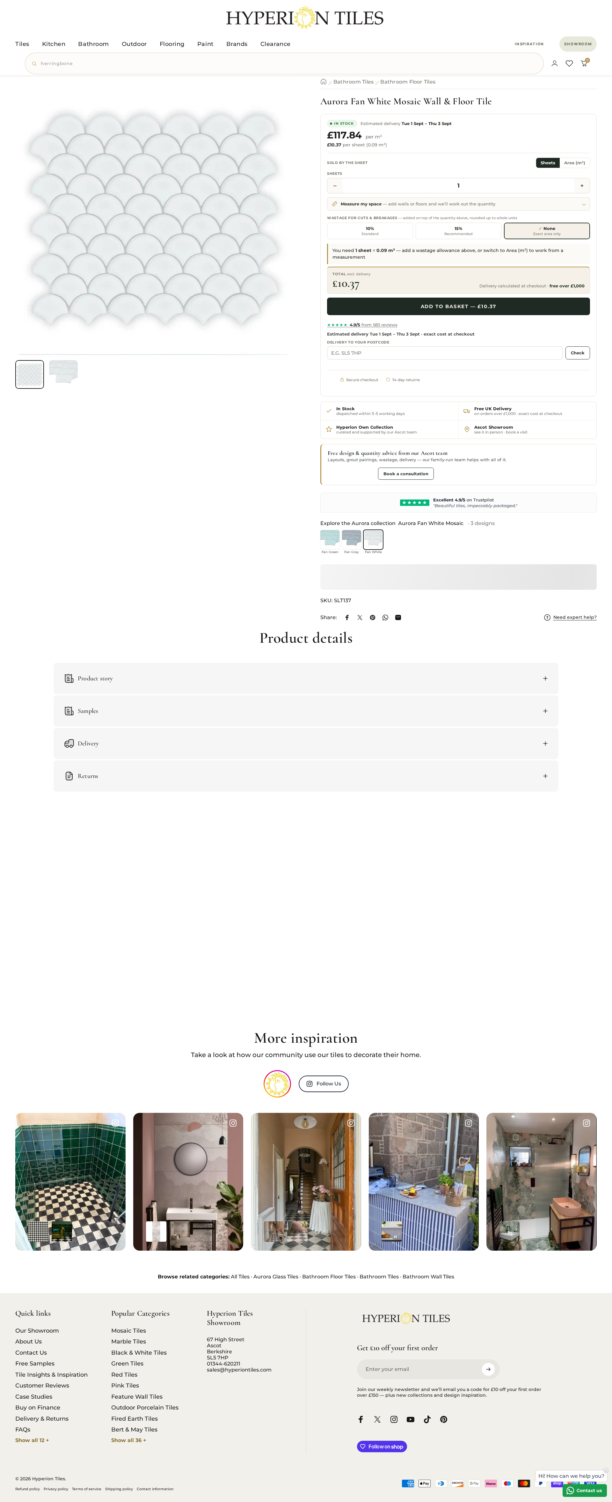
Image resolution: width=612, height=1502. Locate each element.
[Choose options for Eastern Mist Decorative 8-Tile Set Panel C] (156, 1231)
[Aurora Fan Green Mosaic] (329, 539)
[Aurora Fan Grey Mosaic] (351, 539)
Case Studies (33, 1396)
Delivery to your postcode (358, 342)
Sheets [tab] (548, 162)
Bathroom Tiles (353, 82)
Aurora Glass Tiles (275, 1277)
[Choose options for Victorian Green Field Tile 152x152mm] (62, 1231)
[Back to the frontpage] (323, 81)
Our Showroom (37, 1330)
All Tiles (240, 1277)
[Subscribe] (488, 1369)
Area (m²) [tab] (574, 162)
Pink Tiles (125, 1385)
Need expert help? (575, 617)
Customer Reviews (42, 1385)
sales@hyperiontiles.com (239, 1370)
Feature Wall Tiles (137, 1396)
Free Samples (35, 1363)
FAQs (22, 1429)
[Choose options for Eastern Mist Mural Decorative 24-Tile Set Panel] (180, 1231)
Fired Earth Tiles (134, 1418)
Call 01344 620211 (351, 473)
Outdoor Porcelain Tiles (144, 1407)
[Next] (275, 232)
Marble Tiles (128, 1341)
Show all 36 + (128, 1440)
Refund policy (27, 1489)
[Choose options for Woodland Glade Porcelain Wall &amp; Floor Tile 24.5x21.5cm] (509, 1231)
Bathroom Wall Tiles (428, 1277)
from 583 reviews (362, 324)
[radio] (370, 231)
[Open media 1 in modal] (153, 216)
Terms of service (86, 1489)
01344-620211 (223, 1364)
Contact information (155, 1489)
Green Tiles (127, 1363)
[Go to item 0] (29, 374)
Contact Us (31, 1352)
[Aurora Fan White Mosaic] (373, 539)
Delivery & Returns (42, 1418)
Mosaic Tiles (128, 1330)
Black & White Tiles (139, 1352)
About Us (28, 1341)
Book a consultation (405, 473)
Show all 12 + (32, 1440)
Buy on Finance (37, 1407)
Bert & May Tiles (134, 1429)
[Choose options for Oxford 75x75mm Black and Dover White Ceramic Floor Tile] (38, 1231)
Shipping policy (119, 1489)
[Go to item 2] (63, 374)
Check (578, 352)
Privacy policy (56, 1489)
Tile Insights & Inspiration (51, 1374)
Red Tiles (124, 1374)
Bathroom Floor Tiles (407, 82)
